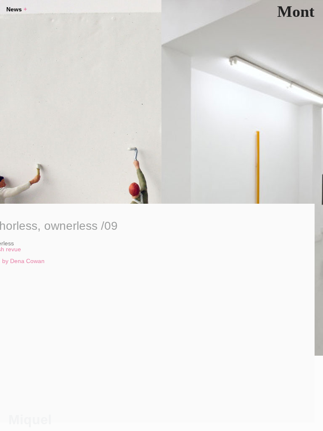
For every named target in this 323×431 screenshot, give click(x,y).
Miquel (30, 419)
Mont (296, 11)
